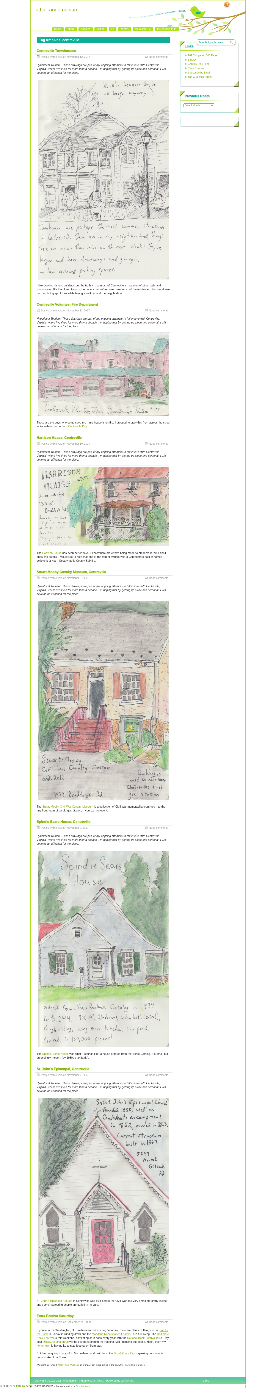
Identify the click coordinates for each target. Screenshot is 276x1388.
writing (101, 29)
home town (43, 1345)
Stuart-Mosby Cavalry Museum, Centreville (71, 572)
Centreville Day (77, 426)
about (71, 29)
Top (207, 1380)
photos (125, 29)
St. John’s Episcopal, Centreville (63, 1069)
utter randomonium (57, 10)
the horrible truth (166, 29)
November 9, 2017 (78, 578)
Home (57, 29)
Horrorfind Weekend (69, 1365)
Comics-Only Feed (199, 64)
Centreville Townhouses (56, 51)
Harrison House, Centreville (59, 437)
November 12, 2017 (78, 56)
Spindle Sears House (55, 1053)
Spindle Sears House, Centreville (63, 822)
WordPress (127, 1380)
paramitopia (96, 1380)
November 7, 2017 (78, 1075)
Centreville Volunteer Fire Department (67, 304)
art (112, 29)
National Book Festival (141, 1338)
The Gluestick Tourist (200, 76)
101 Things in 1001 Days (202, 55)
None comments (158, 56)
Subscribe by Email (199, 72)
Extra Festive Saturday (55, 1316)
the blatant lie (143, 29)
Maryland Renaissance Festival (111, 1334)
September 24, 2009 (79, 1322)
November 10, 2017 (78, 443)
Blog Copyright (83, 1386)
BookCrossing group (56, 1341)
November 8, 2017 (78, 827)
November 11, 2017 (78, 310)
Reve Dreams (196, 68)
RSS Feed (226, 4)
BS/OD (192, 59)
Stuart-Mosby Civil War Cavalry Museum (67, 806)
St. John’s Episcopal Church (54, 1300)
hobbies (85, 29)
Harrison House (51, 553)
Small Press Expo (125, 1353)
